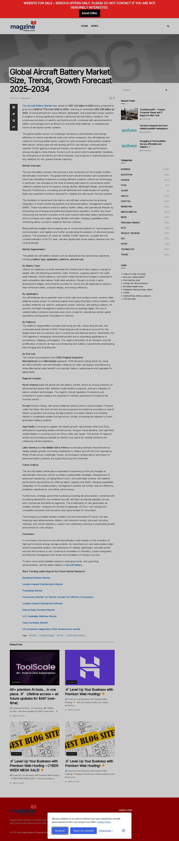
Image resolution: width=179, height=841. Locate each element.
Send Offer (89, 13)
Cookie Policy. (104, 822)
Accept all (60, 830)
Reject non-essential (83, 830)
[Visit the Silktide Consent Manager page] (123, 830)
